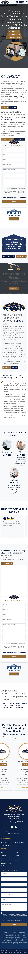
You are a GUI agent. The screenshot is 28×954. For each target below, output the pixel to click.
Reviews (17, 858)
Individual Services (15, 38)
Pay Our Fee (18, 861)
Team (16, 852)
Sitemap (10, 952)
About (2, 852)
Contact (22, 2)
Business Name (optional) (9, 169)
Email (4, 159)
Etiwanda (5, 707)
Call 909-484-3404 (14, 833)
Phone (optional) (7, 164)
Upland (24, 703)
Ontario (18, 703)
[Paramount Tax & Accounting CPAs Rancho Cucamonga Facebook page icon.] (12, 827)
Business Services (15, 34)
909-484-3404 (7, 256)
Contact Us (20, 256)
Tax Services (15, 31)
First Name (5, 149)
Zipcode (5, 174)
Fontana (11, 703)
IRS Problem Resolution (7, 139)
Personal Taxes (5, 842)
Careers (17, 855)
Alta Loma (4, 704)
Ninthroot (24, 952)
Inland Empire (11, 706)
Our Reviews (13, 107)
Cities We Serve (5, 858)
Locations (3, 855)
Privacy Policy (19, 950)
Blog (2, 861)
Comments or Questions (8, 180)
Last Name (5, 154)
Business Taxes (19, 842)
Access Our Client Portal (6, 864)
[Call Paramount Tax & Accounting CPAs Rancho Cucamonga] (17, 2)
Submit (14, 201)
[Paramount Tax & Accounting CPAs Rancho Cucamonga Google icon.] (16, 827)
